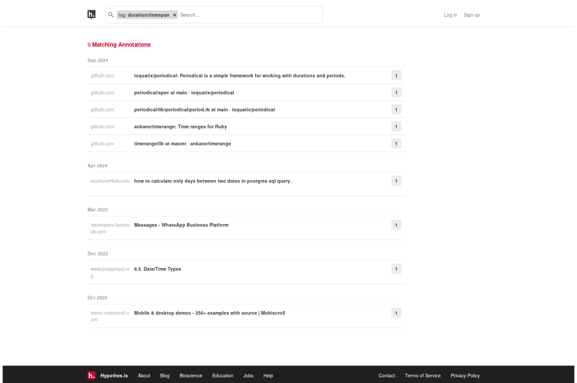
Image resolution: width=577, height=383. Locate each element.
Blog (165, 375)
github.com (103, 75)
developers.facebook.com (110, 228)
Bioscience (191, 375)
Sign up (472, 15)
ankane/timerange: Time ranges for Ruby (180, 126)
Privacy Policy (465, 375)
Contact (387, 375)
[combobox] (247, 14)
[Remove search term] (174, 14)
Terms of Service (423, 375)
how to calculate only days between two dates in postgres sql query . (213, 180)
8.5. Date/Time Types (157, 268)
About (144, 375)
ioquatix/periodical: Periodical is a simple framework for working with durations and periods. (239, 75)
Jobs (248, 375)
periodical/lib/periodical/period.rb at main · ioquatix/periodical (204, 109)
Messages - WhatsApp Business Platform (181, 224)
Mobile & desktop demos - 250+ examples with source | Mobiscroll (209, 312)
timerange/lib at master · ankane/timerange (182, 143)
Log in (450, 15)
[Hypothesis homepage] (96, 14)
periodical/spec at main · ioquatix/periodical (184, 92)
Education (222, 375)
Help (268, 375)
